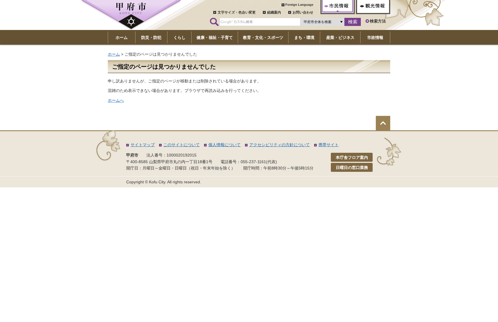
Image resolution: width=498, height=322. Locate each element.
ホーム (114, 54)
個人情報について (224, 144)
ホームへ (116, 100)
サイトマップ (143, 144)
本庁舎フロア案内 (352, 157)
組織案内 (274, 12)
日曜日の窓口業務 (352, 167)
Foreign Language (299, 4)
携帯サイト (328, 144)
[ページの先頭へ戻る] (383, 123)
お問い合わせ (303, 12)
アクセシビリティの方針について (279, 144)
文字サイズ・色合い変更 (237, 12)
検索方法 (378, 21)
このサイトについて (181, 144)
